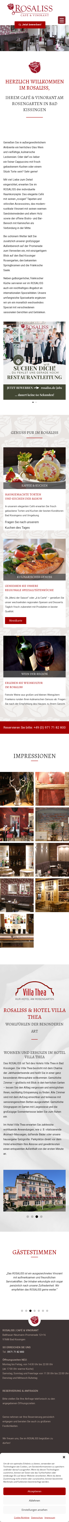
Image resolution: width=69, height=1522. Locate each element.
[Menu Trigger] (61, 20)
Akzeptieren (34, 1491)
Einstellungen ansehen (34, 1509)
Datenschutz (37, 1517)
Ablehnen (34, 1500)
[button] (64, 1457)
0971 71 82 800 (15, 1351)
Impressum (50, 1517)
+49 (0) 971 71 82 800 (49, 727)
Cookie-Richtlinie (21, 1517)
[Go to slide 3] (37, 1216)
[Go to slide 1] (32, 402)
